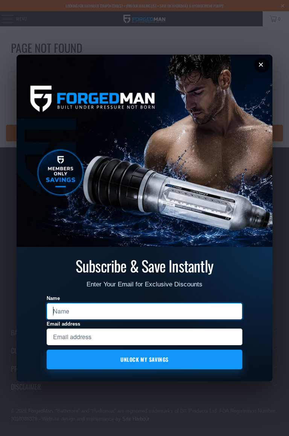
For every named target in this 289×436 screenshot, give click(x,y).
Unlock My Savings (144, 359)
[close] (261, 65)
